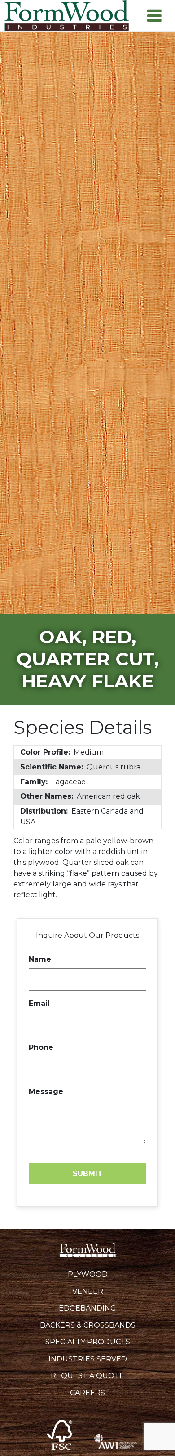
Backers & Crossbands (88, 1325)
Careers (87, 1392)
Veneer (87, 1291)
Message (46, 1091)
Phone (41, 1047)
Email (39, 1003)
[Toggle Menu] (154, 15)
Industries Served (87, 1359)
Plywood (88, 1274)
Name (40, 959)
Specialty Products (87, 1342)
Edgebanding (87, 1308)
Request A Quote (87, 1375)
